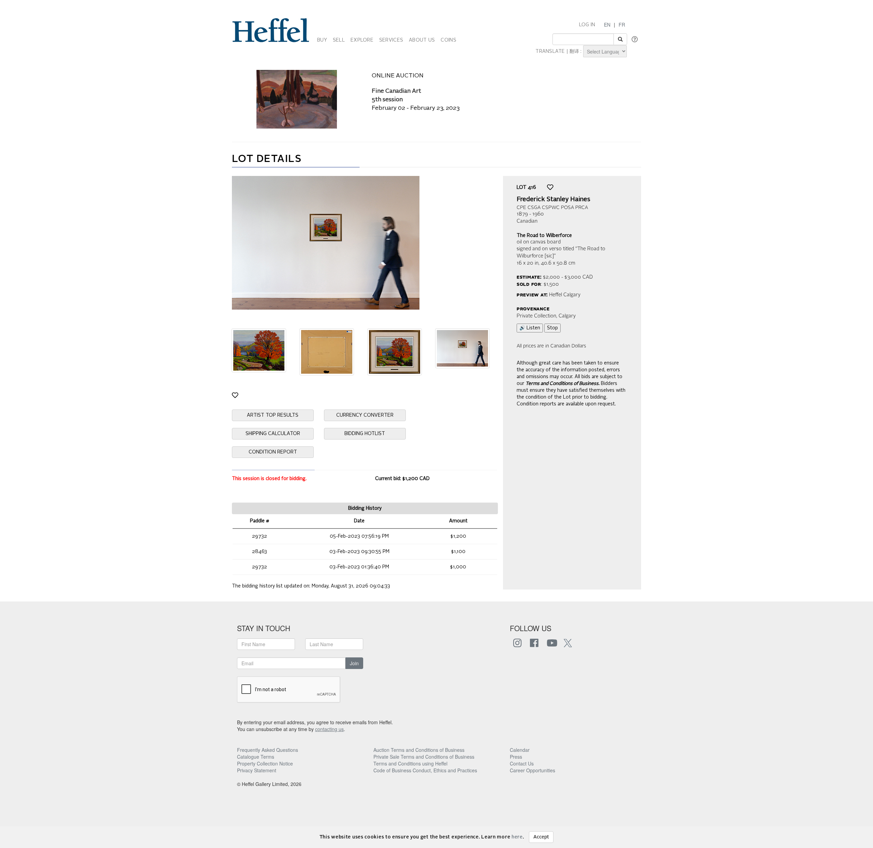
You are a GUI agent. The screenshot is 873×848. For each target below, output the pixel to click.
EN (607, 24)
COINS (448, 40)
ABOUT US (422, 40)
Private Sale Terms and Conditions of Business (423, 756)
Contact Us (522, 763)
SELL (339, 40)
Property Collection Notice (265, 763)
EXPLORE (362, 40)
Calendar (520, 749)
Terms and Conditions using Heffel (410, 763)
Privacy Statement (256, 770)
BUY (322, 40)
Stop (552, 328)
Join (354, 663)
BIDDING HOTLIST (364, 433)
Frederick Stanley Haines (553, 199)
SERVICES (391, 40)
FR (622, 24)
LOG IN (587, 25)
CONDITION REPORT (273, 452)
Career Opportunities (532, 770)
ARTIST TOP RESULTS (272, 415)
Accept (541, 837)
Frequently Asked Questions (267, 749)
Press (516, 756)
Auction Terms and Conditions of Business (418, 749)
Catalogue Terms (255, 756)
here (517, 837)
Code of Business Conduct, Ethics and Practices (425, 770)
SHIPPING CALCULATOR (273, 433)
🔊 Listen (529, 328)
